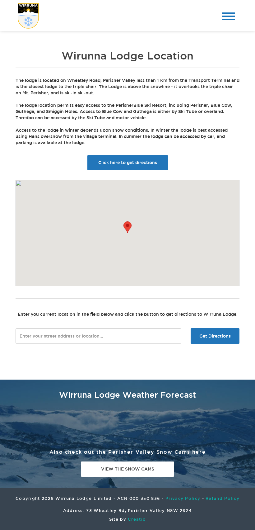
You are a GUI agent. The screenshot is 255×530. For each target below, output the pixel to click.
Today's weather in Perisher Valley (225, 421)
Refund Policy (222, 498)
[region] (127, 233)
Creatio (137, 519)
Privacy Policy (182, 498)
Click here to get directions (127, 162)
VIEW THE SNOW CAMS (127, 468)
